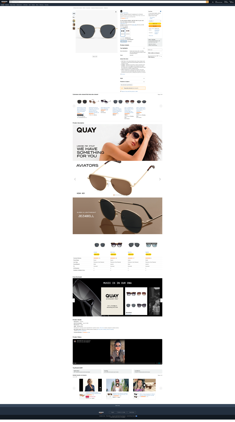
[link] (82, 110)
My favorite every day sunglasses (83, 341)
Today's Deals (12, 4)
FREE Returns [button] (123, 23)
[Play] (74, 363)
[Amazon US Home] (101, 412)
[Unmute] (161, 363)
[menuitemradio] (159, 363)
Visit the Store (128, 314)
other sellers (134, 24)
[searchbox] (109, 2)
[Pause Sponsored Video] (100, 388)
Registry (33, 4)
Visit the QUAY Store (124, 12)
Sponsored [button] (74, 376)
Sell (29, 4)
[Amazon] (4, 1)
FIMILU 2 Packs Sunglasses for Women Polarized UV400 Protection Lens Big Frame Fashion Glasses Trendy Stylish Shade (147, 395)
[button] (2, 5)
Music (37, 4)
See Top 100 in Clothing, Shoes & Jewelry (105, 329)
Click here (102, 327)
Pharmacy (42, 4)
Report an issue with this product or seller (130, 91)
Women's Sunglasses (82, 330)
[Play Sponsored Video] (117, 385)
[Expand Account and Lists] (222, 2)
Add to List (150, 49)
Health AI (7, 4)
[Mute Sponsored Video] (100, 390)
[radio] (74, 13)
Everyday (46, 4)
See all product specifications (126, 84)
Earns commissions (87, 340)
